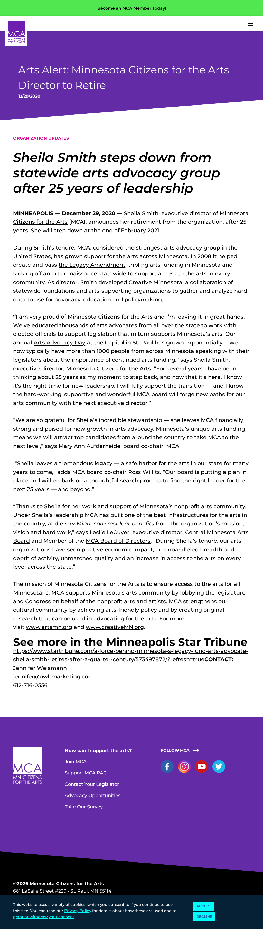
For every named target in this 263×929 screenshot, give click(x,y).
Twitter (218, 766)
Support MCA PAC (86, 773)
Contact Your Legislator (92, 784)
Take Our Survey (84, 807)
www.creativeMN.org (115, 627)
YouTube (201, 766)
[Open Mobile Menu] (250, 23)
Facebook (167, 766)
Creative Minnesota (155, 282)
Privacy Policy (77, 910)
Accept (203, 906)
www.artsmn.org (49, 627)
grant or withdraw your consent (43, 916)
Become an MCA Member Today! (131, 8)
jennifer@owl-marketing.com (53, 676)
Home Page (16, 32)
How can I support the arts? (98, 750)
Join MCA (76, 761)
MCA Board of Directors (118, 541)
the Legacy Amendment (92, 265)
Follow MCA (175, 750)
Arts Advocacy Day (59, 342)
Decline (204, 917)
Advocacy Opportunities (92, 795)
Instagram (184, 766)
